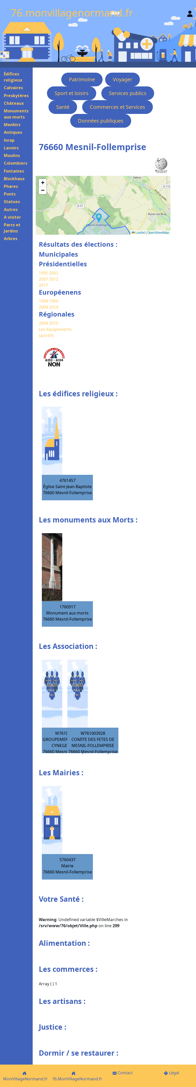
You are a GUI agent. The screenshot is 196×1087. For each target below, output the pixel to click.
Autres (11, 209)
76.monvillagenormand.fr (72, 13)
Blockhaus (14, 178)
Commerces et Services (117, 106)
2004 (44, 307)
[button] (99, 218)
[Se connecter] (190, 13)
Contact (125, 1073)
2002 (53, 273)
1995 (43, 273)
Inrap (9, 140)
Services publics (127, 93)
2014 (53, 307)
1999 (53, 301)
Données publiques (101, 120)
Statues (12, 201)
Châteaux (14, 103)
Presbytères (16, 95)
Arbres (10, 238)
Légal (173, 1073)
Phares (11, 186)
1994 (44, 301)
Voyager (122, 79)
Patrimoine (82, 79)
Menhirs (12, 124)
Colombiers (15, 163)
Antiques (13, 132)
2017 (43, 285)
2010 (53, 323)
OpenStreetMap (158, 232)
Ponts (10, 194)
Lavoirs (11, 148)
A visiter (12, 217)
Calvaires (13, 87)
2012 (53, 279)
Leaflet (140, 232)
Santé (62, 106)
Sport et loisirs (72, 93)
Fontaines (14, 171)
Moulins (12, 155)
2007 (43, 279)
